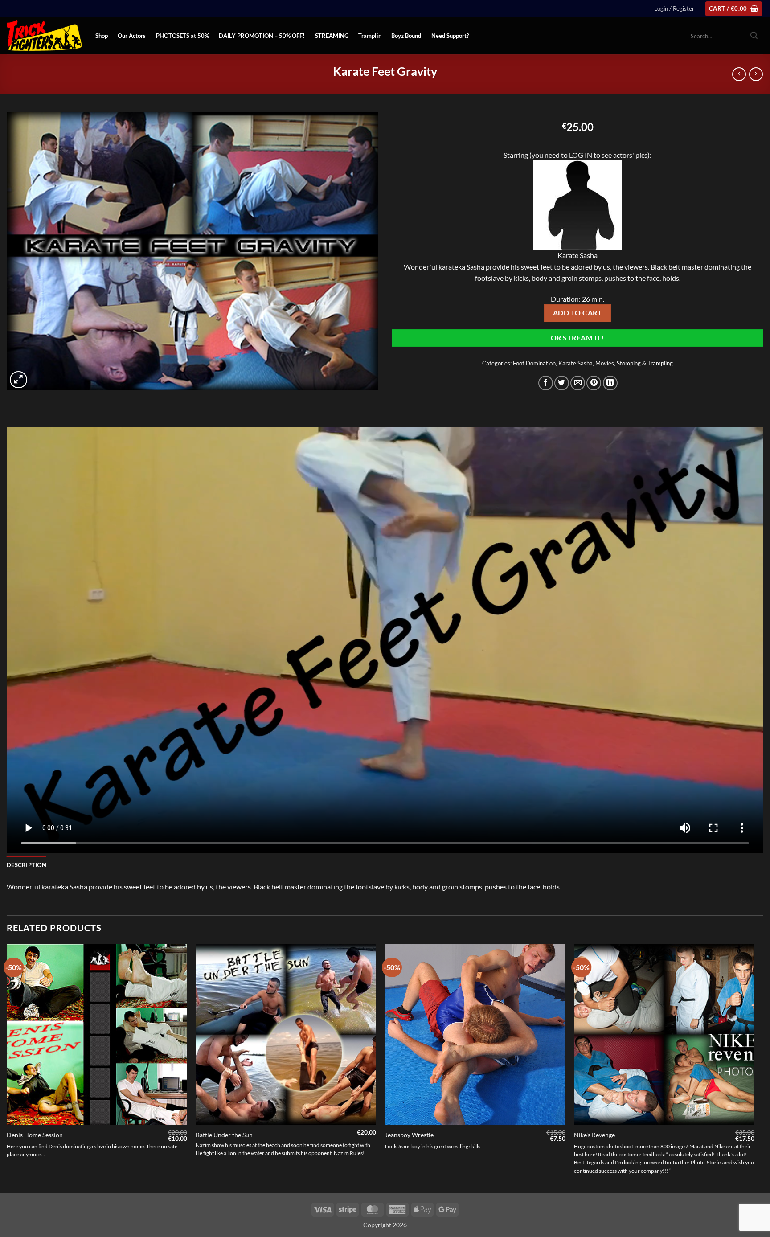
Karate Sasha (575, 363)
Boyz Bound (406, 35)
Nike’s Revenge (594, 1135)
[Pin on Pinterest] (593, 383)
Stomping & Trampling (645, 363)
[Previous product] (756, 74)
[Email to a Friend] (577, 383)
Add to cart (577, 313)
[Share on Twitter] (561, 383)
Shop (101, 35)
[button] (674, 8)
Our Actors (132, 35)
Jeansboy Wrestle (409, 1135)
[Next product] (739, 74)
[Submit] (754, 36)
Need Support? (450, 35)
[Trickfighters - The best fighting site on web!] (44, 35)
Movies (604, 363)
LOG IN (580, 155)
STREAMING (331, 35)
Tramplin (369, 35)
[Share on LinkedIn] (610, 383)
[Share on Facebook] (545, 383)
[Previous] (7, 1068)
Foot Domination (534, 363)
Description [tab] (26, 864)
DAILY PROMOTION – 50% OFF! (262, 35)
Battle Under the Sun (224, 1135)
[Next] (754, 1068)
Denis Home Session (35, 1135)
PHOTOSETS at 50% (182, 35)
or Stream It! (577, 338)
